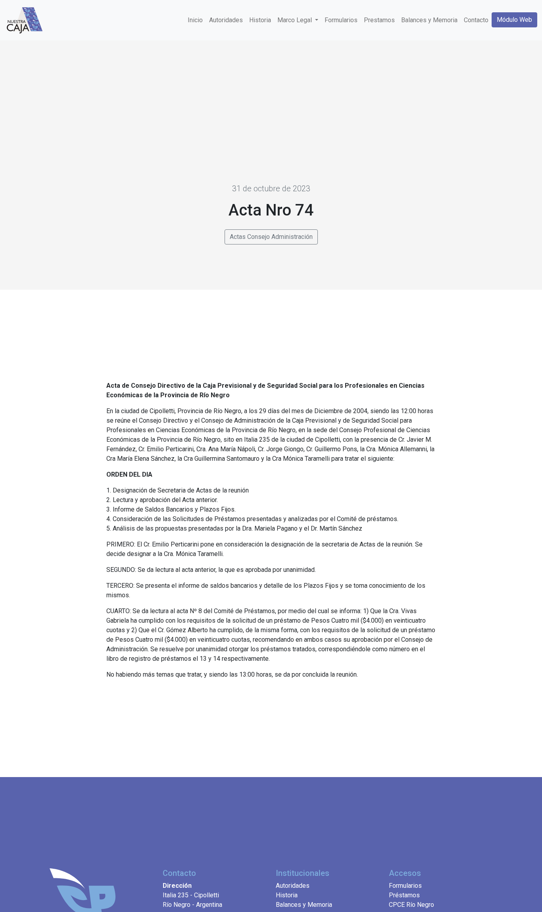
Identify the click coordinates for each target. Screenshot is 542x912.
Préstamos (404, 895)
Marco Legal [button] (295, 20)
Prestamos (379, 20)
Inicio (195, 20)
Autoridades (226, 20)
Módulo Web (514, 19)
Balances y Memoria (429, 20)
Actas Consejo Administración (271, 237)
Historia (260, 20)
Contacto (476, 20)
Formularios (341, 20)
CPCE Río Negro (411, 904)
